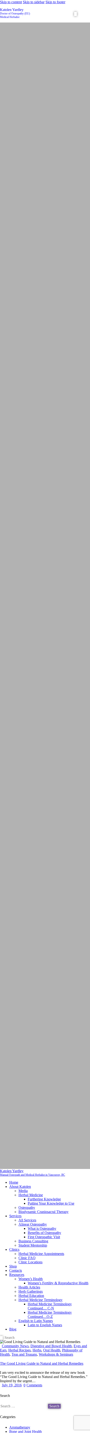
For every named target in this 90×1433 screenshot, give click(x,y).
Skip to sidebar (34, 2)
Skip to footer (55, 2)
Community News (15, 1346)
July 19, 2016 (12, 1385)
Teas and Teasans (24, 1354)
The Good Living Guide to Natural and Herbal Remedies (41, 1363)
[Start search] (75, 14)
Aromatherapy (19, 1427)
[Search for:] (24, 1406)
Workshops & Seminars (56, 1354)
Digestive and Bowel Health (51, 1346)
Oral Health (51, 1350)
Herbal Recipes (19, 1350)
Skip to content (11, 2)
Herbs (37, 1350)
